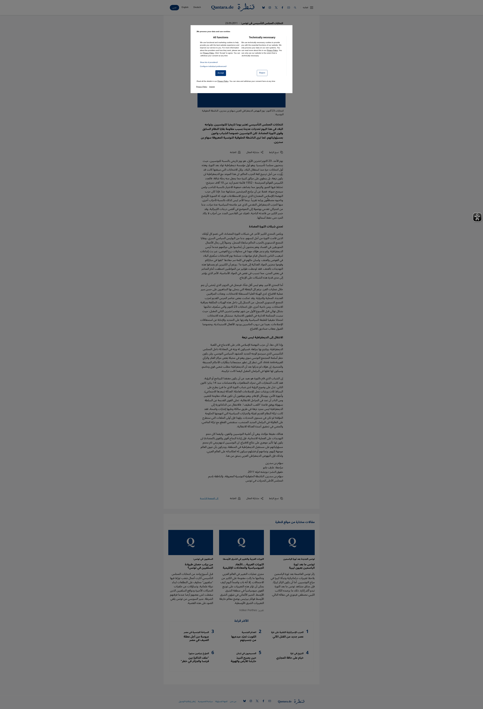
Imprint (212, 87)
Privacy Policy (272, 50)
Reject (262, 73)
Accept (221, 73)
